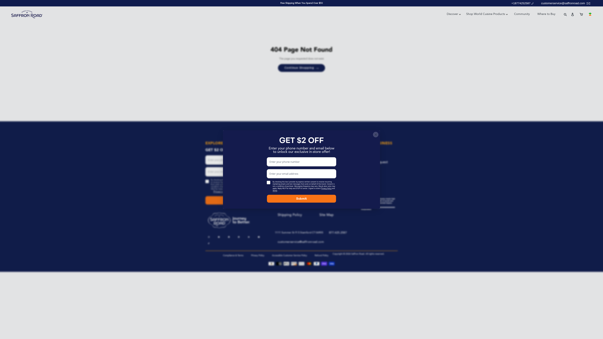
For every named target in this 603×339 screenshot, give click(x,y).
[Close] (375, 134)
